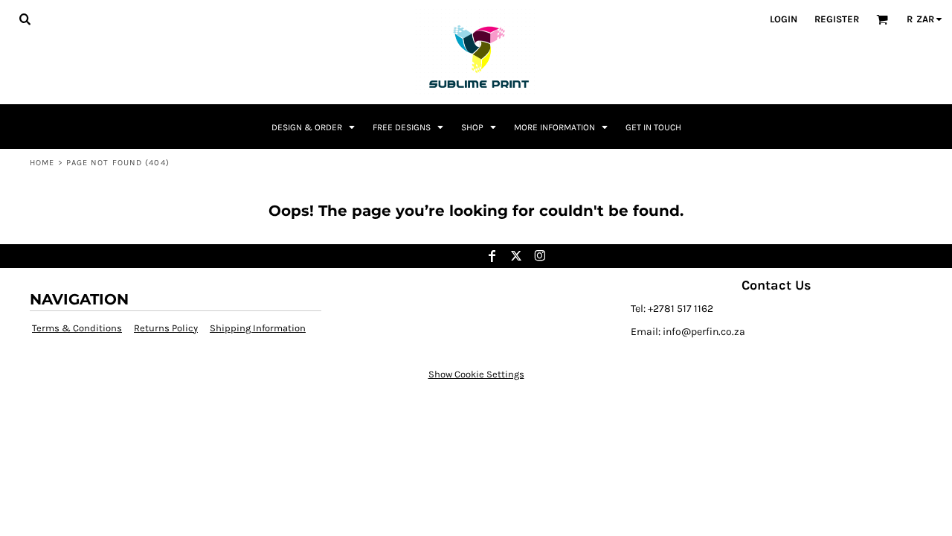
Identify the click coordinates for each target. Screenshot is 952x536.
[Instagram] (540, 256)
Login (783, 19)
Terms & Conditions (77, 328)
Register (836, 19)
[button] (24, 19)
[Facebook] (492, 256)
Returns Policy (166, 328)
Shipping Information (258, 328)
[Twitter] (516, 256)
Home (42, 163)
